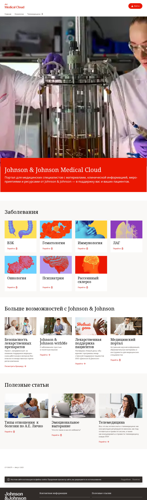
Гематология (54, 243)
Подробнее (126, 479)
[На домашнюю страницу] (14, 6)
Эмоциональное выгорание (65, 424)
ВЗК (10, 243)
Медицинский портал (123, 341)
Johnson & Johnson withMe (53, 341)
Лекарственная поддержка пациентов (88, 343)
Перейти (11, 248)
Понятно (136, 479)
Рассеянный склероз (88, 280)
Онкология (16, 278)
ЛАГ (116, 243)
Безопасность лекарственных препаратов (18, 343)
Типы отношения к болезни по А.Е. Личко (24, 424)
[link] (20, 236)
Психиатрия (53, 278)
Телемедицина (112, 422)
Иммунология (90, 243)
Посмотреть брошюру (14, 366)
